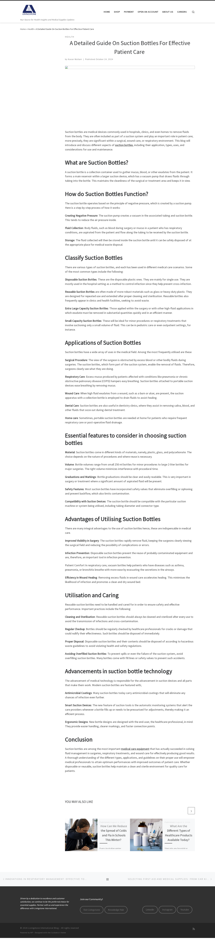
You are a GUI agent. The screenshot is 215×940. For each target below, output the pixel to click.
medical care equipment (135, 749)
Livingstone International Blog (43, 928)
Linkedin (150, 909)
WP (31, 933)
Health (31, 29)
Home (23, 29)
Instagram (167, 909)
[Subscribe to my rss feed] (194, 929)
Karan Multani (75, 59)
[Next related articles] (191, 810)
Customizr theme (58, 933)
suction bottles (124, 145)
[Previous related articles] (183, 810)
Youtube (185, 909)
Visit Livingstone (91, 909)
